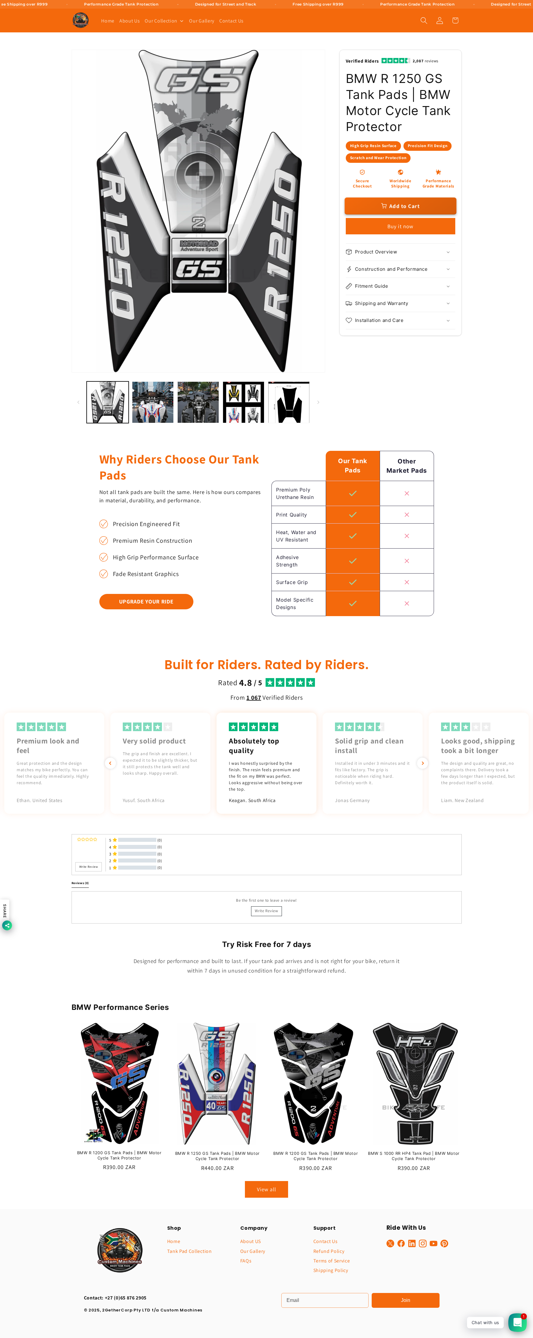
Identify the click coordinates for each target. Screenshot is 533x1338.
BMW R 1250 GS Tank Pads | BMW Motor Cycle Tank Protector (217, 1156)
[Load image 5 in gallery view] (289, 402)
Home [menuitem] (107, 21)
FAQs (246, 1261)
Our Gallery (253, 1251)
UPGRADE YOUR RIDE (146, 601)
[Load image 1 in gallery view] (107, 402)
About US (250, 1241)
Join (405, 1300)
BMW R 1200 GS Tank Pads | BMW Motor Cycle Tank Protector (119, 1155)
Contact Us (325, 1241)
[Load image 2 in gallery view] (153, 402)
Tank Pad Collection (189, 1251)
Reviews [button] (80, 883)
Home (173, 1241)
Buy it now (400, 226)
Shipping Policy (330, 1270)
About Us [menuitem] (129, 21)
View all (266, 1189)
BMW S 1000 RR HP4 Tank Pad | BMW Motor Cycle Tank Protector (414, 1156)
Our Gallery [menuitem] (201, 21)
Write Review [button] (88, 867)
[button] (424, 20)
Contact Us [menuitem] (231, 21)
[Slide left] (78, 402)
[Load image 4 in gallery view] (243, 402)
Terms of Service (331, 1261)
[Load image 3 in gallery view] (198, 402)
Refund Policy (329, 1251)
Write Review (266, 910)
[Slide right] (318, 402)
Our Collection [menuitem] (161, 21)
